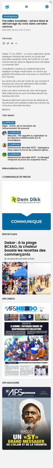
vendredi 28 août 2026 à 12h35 (20, 259)
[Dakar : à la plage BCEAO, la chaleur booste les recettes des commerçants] (26, 278)
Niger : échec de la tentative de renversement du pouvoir (19, 127)
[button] (50, 2)
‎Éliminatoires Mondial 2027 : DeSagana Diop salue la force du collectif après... (28, 148)
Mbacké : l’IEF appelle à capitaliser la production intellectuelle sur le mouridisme (27, 138)
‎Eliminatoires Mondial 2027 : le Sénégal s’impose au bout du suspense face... (28, 158)
